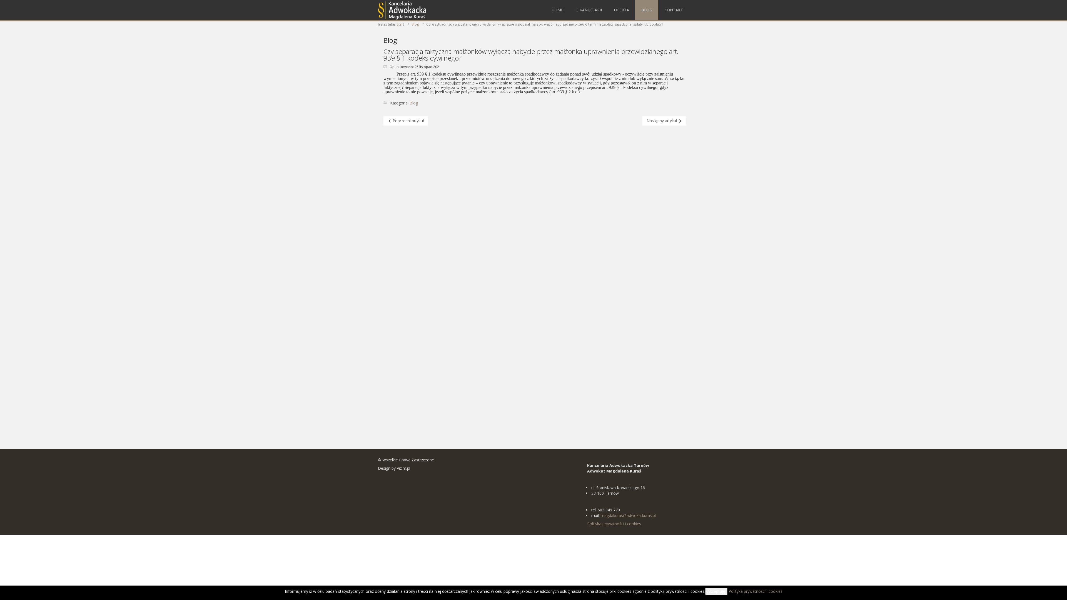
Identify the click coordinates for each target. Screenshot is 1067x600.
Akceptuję (716, 591)
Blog (415, 24)
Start (400, 24)
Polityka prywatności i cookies (614, 523)
